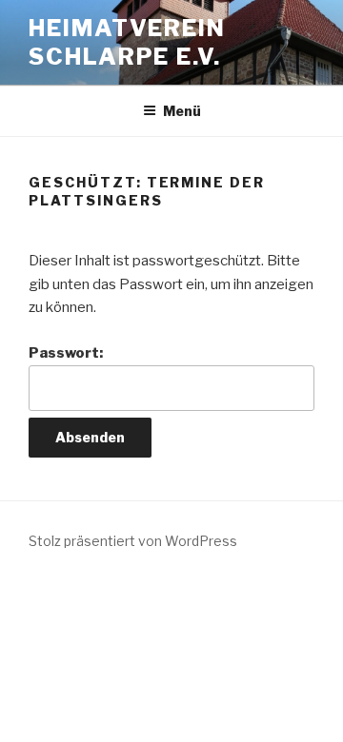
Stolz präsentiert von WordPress (133, 541)
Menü (182, 111)
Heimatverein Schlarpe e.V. (127, 42)
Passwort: (66, 352)
